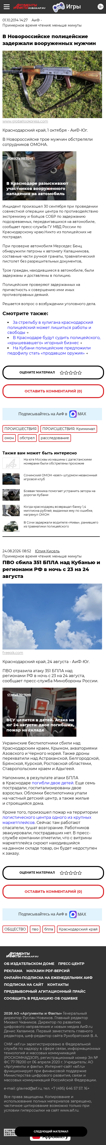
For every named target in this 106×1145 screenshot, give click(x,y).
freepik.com (12, 652)
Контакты (58, 984)
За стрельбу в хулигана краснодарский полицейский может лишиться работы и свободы (50, 327)
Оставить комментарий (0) (53, 391)
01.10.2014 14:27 (15, 20)
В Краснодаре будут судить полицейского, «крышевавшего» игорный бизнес (53, 340)
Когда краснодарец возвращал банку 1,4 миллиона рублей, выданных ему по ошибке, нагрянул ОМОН (58, 510)
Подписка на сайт (23, 984)
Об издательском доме (29, 963)
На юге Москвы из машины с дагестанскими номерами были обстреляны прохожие (58, 461)
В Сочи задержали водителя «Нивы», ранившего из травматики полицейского (61, 524)
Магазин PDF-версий (48, 971)
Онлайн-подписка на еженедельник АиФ (48, 977)
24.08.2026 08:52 (16, 551)
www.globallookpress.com (25, 121)
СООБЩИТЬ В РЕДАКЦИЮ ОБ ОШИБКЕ (41, 998)
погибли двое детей (52, 783)
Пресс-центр (71, 963)
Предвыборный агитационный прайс (45, 991)
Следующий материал (51, 1131)
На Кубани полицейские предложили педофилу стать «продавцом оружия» (49, 351)
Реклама (13, 971)
